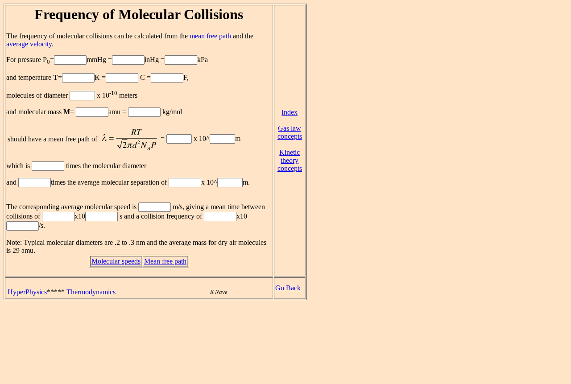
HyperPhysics (27, 292)
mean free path (210, 36)
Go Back (288, 288)
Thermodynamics (90, 292)
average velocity (29, 44)
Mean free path (165, 261)
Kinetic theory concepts (289, 160)
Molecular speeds (116, 261)
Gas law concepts (289, 132)
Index (289, 112)
